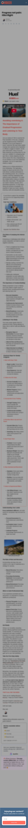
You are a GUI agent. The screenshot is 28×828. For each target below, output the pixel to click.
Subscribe (14, 822)
